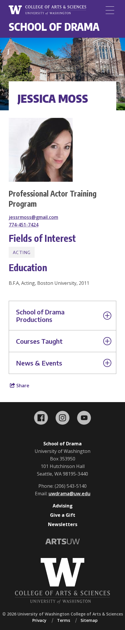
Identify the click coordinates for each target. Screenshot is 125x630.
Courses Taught (39, 341)
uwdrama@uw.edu (69, 493)
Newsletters (62, 524)
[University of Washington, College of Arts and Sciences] (47, 10)
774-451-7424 (23, 225)
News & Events (39, 363)
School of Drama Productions (40, 315)
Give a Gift (62, 515)
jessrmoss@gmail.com (33, 217)
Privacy (39, 620)
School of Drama (54, 26)
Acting (22, 252)
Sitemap (89, 620)
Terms (63, 620)
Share (22, 385)
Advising (63, 506)
